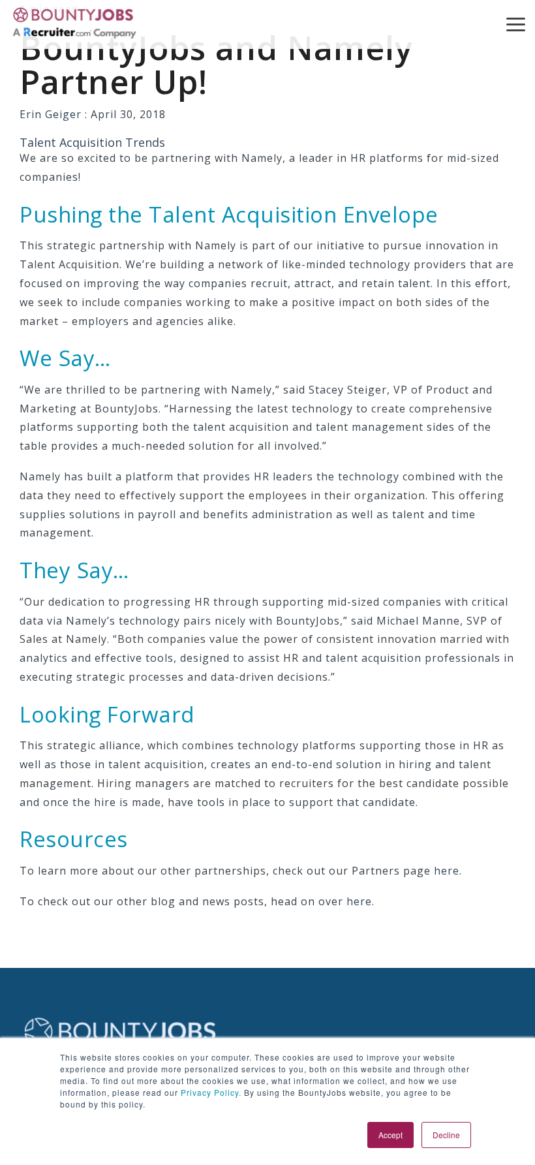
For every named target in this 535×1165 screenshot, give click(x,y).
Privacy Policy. (209, 1092)
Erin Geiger (52, 114)
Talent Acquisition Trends (92, 142)
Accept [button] (390, 1134)
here (446, 870)
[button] (515, 23)
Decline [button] (446, 1134)
